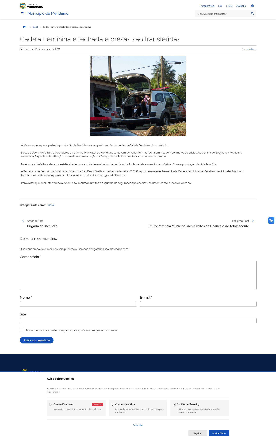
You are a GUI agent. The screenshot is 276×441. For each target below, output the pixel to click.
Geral (35, 27)
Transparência (206, 5)
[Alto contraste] (252, 5)
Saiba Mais (138, 424)
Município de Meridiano (47, 13)
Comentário (30, 256)
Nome (26, 297)
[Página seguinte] (253, 221)
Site (23, 313)
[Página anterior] (23, 221)
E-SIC (229, 5)
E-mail (146, 297)
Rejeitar (198, 433)
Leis (220, 5)
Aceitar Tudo (219, 433)
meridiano (251, 49)
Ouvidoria (241, 5)
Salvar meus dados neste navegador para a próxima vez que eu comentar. (71, 330)
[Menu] (22, 13)
